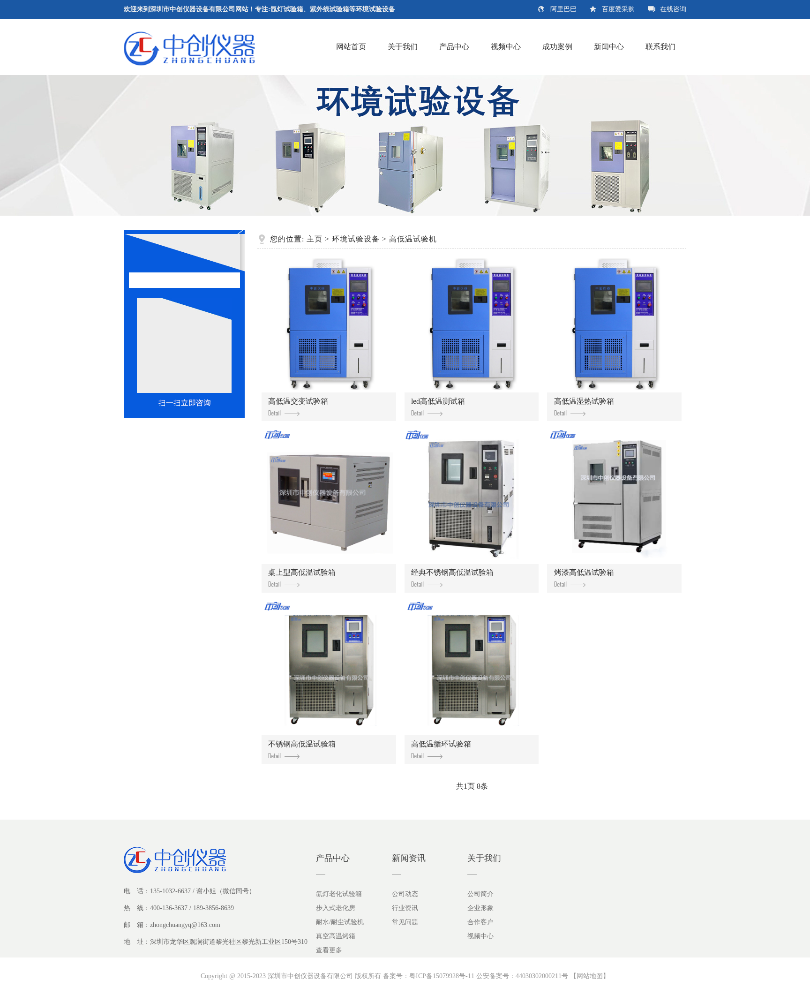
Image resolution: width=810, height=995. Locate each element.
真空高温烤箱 (335, 936)
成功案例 (557, 47)
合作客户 (480, 922)
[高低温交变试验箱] (329, 325)
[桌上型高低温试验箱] (329, 496)
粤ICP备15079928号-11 (441, 976)
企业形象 (480, 908)
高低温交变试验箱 (298, 401)
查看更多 (329, 950)
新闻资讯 (409, 858)
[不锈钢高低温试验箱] (329, 667)
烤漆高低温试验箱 (584, 572)
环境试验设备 (356, 239)
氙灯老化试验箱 (339, 893)
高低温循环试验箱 (441, 744)
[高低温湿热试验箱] (614, 325)
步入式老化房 (335, 908)
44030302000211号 (542, 976)
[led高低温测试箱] (472, 325)
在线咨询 (673, 9)
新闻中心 (609, 47)
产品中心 (454, 47)
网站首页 (351, 47)
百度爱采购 (618, 9)
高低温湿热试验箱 (584, 401)
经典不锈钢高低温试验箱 (452, 572)
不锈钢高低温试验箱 (302, 744)
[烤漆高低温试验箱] (614, 496)
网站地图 (590, 976)
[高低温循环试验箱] (472, 667)
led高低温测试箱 (438, 401)
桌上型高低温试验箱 (302, 572)
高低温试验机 (413, 239)
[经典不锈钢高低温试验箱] (472, 496)
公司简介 (480, 893)
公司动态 (405, 893)
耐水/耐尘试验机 (340, 922)
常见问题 (405, 922)
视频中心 (506, 47)
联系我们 (660, 47)
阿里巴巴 (563, 9)
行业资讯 (405, 908)
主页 (314, 239)
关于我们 (403, 47)
